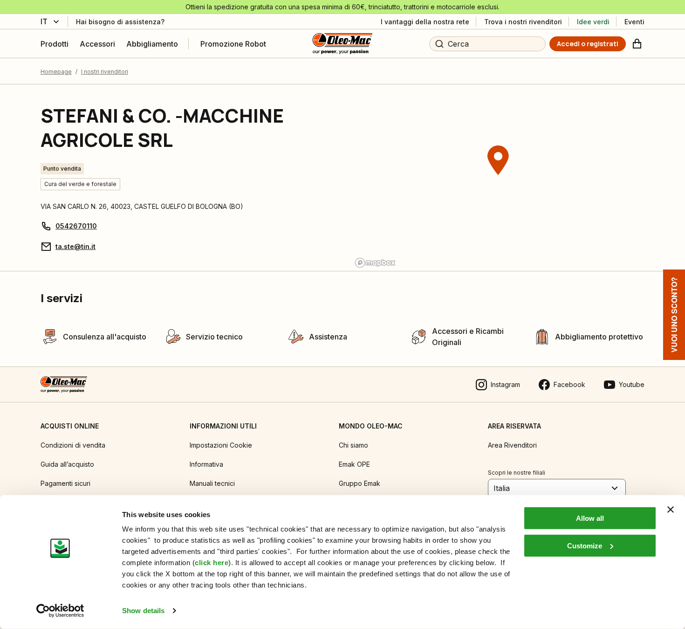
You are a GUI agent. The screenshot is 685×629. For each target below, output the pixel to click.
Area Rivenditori (512, 445)
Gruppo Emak (359, 483)
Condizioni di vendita (73, 445)
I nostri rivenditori (104, 71)
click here (211, 563)
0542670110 (76, 226)
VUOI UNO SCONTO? (674, 315)
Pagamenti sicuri (65, 483)
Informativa (206, 464)
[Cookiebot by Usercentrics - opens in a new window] (60, 611)
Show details (143, 611)
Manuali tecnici (212, 483)
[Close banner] (670, 509)
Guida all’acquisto (67, 464)
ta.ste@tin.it (75, 246)
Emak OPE (354, 464)
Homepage (56, 71)
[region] (498, 177)
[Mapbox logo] (375, 262)
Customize (584, 545)
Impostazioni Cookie (221, 445)
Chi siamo (353, 445)
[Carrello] (637, 43)
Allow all (590, 518)
